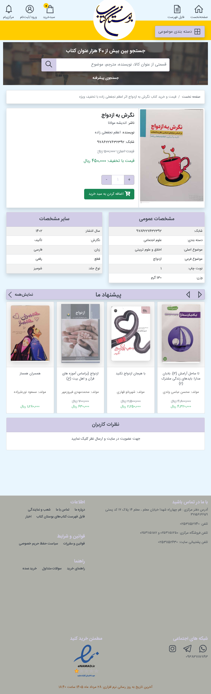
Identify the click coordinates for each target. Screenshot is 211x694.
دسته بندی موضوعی (175, 31)
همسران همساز (30, 373)
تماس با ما (62, 510)
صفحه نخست (191, 97)
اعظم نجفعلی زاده (108, 132)
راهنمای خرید (76, 568)
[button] (200, 297)
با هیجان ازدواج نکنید (130, 373)
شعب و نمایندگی (39, 510)
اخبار (28, 517)
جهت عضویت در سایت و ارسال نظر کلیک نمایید (105, 439)
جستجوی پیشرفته (106, 78)
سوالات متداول (52, 568)
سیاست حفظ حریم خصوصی (38, 544)
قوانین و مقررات (74, 544)
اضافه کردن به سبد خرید (107, 194)
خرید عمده (29, 568)
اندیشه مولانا (117, 123)
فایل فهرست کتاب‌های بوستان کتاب (61, 517)
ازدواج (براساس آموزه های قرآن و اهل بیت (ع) (80, 376)
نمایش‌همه (24, 294)
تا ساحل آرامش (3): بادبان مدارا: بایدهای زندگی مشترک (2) (181, 378)
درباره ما (80, 510)
